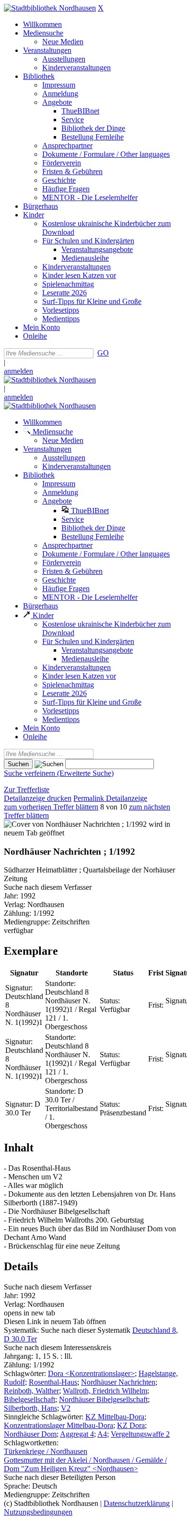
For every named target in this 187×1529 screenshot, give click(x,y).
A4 (102, 1434)
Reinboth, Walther (31, 1391)
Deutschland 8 (154, 1330)
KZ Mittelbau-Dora (114, 1417)
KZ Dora (131, 1425)
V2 (65, 1408)
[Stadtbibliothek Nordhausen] (50, 8)
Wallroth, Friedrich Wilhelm (105, 1391)
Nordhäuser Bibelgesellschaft (103, 1399)
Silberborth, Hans (30, 1408)
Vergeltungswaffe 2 (140, 1434)
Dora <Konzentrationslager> (91, 1373)
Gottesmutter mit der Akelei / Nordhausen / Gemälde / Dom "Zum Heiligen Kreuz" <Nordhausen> (85, 1464)
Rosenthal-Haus (53, 1382)
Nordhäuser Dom (30, 1434)
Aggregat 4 (77, 1434)
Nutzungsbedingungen (38, 1512)
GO (103, 353)
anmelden (18, 371)
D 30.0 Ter (20, 1339)
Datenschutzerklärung (137, 1503)
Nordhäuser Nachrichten (118, 1382)
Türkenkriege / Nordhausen (45, 1451)
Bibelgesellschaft (29, 1399)
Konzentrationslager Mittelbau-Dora (58, 1425)
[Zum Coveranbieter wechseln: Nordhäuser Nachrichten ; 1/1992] (75, 824)
